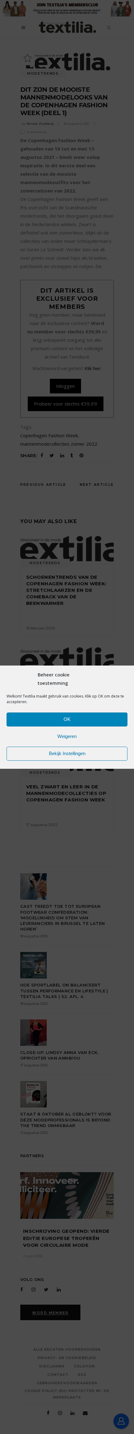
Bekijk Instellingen (67, 753)
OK (67, 719)
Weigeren (67, 736)
